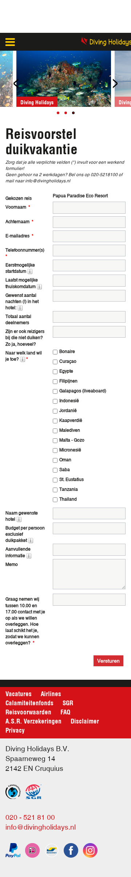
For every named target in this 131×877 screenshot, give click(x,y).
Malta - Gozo (71, 440)
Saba (64, 469)
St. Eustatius (71, 479)
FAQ (65, 711)
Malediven (69, 430)
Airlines (51, 693)
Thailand (68, 499)
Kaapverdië (70, 420)
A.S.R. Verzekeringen (33, 720)
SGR (68, 702)
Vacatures (18, 693)
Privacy (15, 730)
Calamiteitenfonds (29, 702)
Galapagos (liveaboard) (82, 390)
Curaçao (67, 361)
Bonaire (67, 351)
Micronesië (70, 450)
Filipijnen (68, 381)
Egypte (66, 371)
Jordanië (68, 410)
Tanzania (68, 489)
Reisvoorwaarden (28, 711)
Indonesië (69, 400)
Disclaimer (85, 720)
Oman (65, 459)
